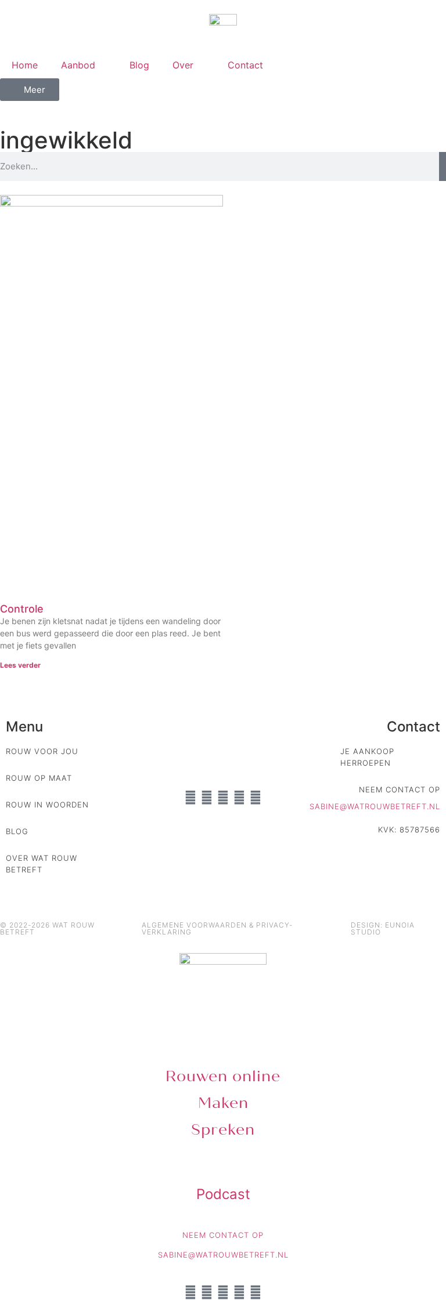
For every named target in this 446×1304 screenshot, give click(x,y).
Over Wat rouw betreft (41, 863)
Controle (22, 609)
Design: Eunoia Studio (383, 928)
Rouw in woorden (47, 804)
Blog (139, 65)
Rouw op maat (39, 778)
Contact (245, 65)
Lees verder (20, 665)
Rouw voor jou (42, 751)
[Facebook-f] (239, 797)
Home (25, 65)
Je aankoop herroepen (367, 757)
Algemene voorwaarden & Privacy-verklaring (217, 928)
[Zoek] (442, 166)
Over (182, 65)
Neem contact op (399, 789)
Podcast (223, 1194)
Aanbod (78, 65)
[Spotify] (255, 797)
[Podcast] (223, 1169)
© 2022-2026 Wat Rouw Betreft (47, 928)
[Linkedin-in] (190, 797)
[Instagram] (207, 797)
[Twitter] (223, 797)
